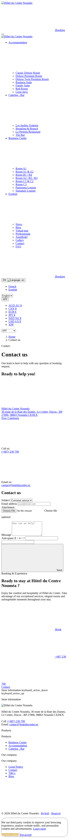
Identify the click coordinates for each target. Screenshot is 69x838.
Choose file (50, 510)
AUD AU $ (15, 305)
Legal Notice (15, 766)
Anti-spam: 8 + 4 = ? (13, 538)
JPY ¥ (11, 315)
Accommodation (17, 745)
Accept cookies (10, 834)
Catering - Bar (16, 748)
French (12, 286)
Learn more (39, 828)
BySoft (45, 813)
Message (6, 534)
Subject (5, 500)
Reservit (56, 813)
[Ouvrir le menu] (2, 34)
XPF (11, 324)
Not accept (25, 834)
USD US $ (14, 321)
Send (59, 570)
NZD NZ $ (14, 318)
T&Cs (11, 773)
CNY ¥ (12, 308)
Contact (12, 769)
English (12, 289)
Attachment (7, 507)
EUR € (12, 311)
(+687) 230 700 (10, 451)
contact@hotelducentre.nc (15, 485)
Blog (11, 776)
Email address (9, 503)
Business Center (17, 742)
